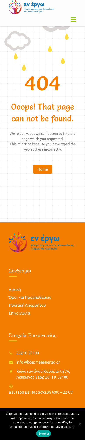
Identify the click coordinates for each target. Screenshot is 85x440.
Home (42, 169)
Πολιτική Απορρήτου (27, 305)
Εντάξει (43, 433)
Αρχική (15, 289)
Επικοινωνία (19, 313)
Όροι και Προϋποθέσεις (30, 297)
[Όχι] (79, 424)
